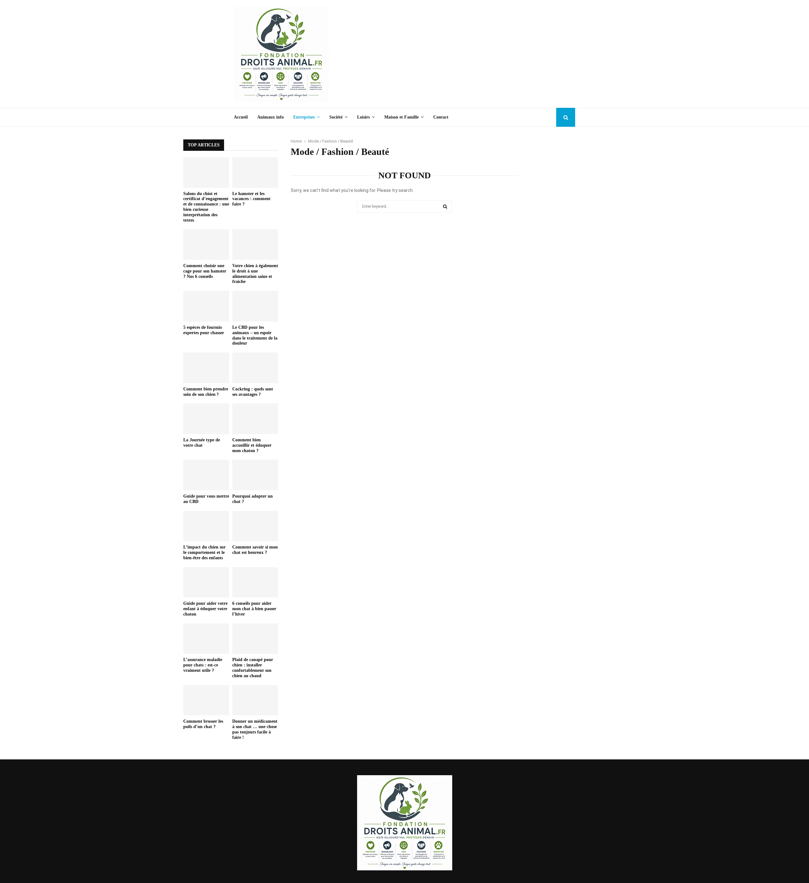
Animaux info (270, 117)
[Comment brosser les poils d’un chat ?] (206, 700)
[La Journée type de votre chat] (206, 418)
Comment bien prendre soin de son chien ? (205, 392)
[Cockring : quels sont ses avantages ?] (255, 368)
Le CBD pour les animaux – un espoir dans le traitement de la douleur (254, 335)
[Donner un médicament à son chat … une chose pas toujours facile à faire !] (255, 700)
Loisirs (363, 117)
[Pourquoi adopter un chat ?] (255, 475)
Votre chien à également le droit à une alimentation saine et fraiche (255, 273)
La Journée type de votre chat (201, 443)
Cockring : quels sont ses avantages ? (252, 392)
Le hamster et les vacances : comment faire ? (251, 199)
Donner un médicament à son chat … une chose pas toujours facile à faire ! (254, 729)
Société (336, 117)
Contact (440, 117)
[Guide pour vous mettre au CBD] (206, 475)
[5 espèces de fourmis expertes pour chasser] (206, 306)
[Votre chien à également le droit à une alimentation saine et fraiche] (255, 244)
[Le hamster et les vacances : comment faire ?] (255, 172)
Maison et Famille (401, 117)
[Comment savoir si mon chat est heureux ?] (255, 526)
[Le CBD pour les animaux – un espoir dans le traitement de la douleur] (255, 306)
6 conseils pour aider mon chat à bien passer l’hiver (254, 608)
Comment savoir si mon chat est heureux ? (255, 550)
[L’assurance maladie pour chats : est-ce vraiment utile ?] (206, 638)
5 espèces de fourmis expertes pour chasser (203, 330)
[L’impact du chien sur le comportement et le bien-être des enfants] (206, 526)
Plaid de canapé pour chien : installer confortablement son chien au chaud (252, 667)
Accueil (241, 117)
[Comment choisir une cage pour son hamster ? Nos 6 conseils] (206, 244)
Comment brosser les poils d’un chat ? (203, 724)
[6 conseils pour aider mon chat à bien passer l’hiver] (255, 582)
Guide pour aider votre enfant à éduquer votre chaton (205, 608)
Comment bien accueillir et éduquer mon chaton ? (251, 445)
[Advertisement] (460, 54)
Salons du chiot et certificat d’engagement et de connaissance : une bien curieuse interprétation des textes (206, 207)
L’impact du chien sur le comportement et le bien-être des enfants (204, 552)
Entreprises (304, 117)
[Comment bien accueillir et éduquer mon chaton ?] (255, 418)
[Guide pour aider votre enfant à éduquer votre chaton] (206, 582)
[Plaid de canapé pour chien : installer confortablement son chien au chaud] (255, 638)
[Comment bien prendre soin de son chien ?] (206, 368)
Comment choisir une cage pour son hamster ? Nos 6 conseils (204, 271)
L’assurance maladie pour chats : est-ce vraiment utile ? (202, 665)
